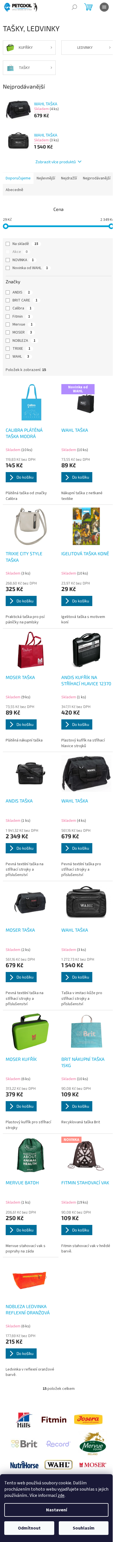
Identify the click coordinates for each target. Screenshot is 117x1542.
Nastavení (56, 1510)
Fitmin (21, 316)
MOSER (22, 332)
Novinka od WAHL (30, 268)
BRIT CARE (24, 300)
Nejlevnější (46, 178)
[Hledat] (74, 7)
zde (61, 1495)
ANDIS (21, 292)
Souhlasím (84, 1528)
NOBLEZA (23, 340)
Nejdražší (69, 178)
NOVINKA (23, 260)
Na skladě (25, 244)
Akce (20, 252)
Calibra (22, 308)
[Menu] (104, 7)
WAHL (20, 356)
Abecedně (14, 190)
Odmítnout (29, 1528)
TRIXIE (21, 348)
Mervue (22, 324)
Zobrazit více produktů (55, 161)
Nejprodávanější (96, 178)
